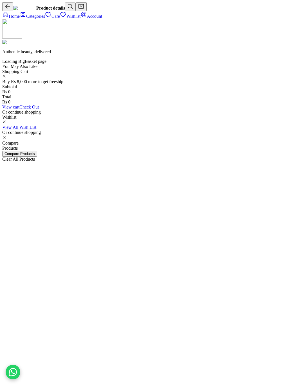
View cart (10, 107)
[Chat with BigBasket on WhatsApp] (13, 372)
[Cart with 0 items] (81, 6)
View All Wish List (19, 127)
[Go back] (7, 6)
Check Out (29, 107)
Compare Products (19, 154)
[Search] (70, 7)
